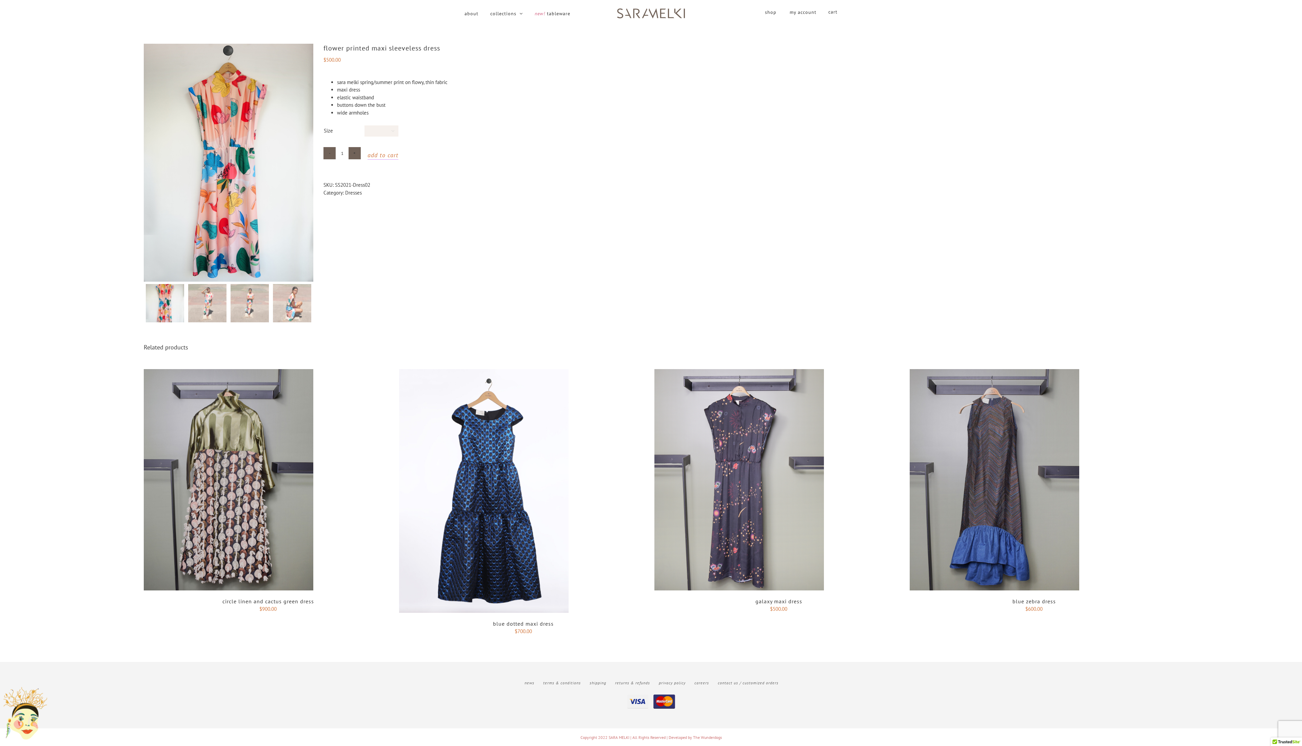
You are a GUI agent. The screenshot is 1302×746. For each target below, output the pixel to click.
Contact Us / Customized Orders (748, 682)
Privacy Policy (672, 682)
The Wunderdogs (707, 737)
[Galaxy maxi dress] (739, 372)
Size (328, 130)
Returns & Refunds (632, 682)
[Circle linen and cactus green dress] (228, 372)
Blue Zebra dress (1034, 601)
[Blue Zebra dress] (994, 372)
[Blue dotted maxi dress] (484, 372)
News (529, 682)
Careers (701, 682)
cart (832, 12)
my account (803, 12)
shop (770, 12)
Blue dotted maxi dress (523, 623)
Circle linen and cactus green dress (268, 601)
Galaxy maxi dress (778, 601)
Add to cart (383, 155)
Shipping (598, 682)
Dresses (353, 192)
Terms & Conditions (562, 682)
